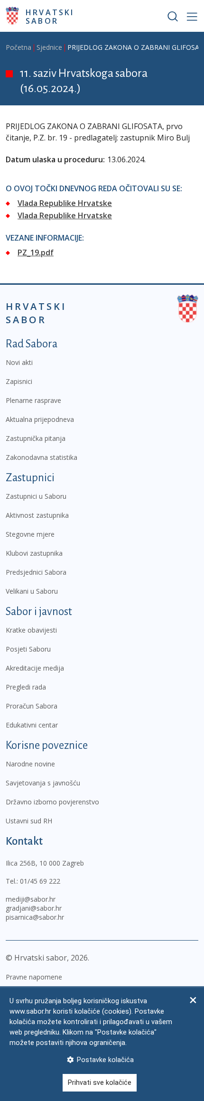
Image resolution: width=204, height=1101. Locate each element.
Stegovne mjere (30, 534)
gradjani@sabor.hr (34, 908)
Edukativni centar (32, 724)
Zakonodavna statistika (41, 457)
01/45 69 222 (40, 881)
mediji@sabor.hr (31, 899)
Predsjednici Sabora (36, 572)
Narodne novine (30, 763)
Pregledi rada (26, 686)
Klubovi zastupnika (34, 553)
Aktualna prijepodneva (40, 419)
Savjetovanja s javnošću (43, 782)
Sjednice (49, 47)
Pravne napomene (34, 976)
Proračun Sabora (31, 705)
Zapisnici (19, 381)
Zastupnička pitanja (35, 438)
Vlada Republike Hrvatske (65, 203)
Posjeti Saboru (28, 648)
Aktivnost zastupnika (37, 515)
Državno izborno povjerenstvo (52, 801)
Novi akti (19, 362)
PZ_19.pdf (36, 252)
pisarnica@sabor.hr (35, 917)
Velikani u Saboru (32, 591)
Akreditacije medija (35, 667)
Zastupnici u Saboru (36, 496)
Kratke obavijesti (31, 629)
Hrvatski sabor (50, 16)
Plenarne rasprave (33, 400)
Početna (18, 47)
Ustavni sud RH (29, 820)
